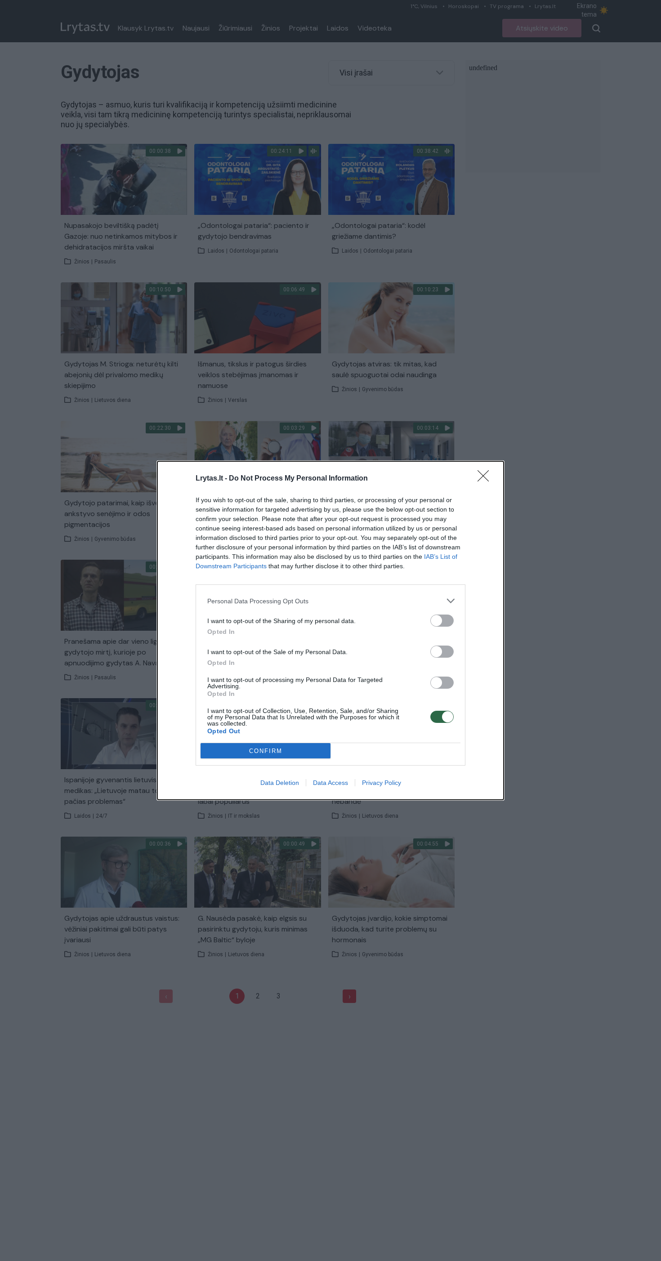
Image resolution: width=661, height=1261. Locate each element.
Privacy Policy (381, 782)
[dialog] (330, 630)
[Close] (486, 478)
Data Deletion (279, 782)
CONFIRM (265, 751)
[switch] (442, 621)
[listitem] (330, 601)
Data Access (330, 782)
